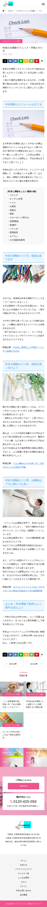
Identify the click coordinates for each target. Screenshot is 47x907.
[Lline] (20, 61)
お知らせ (23, 865)
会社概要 (23, 895)
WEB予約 (23, 786)
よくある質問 (23, 878)
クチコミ (23, 886)
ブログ (23, 882)
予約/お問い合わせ (23, 890)
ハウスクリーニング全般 (11, 41)
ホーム (23, 860)
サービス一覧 (23, 873)
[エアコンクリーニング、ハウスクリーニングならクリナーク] (8, 4)
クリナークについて (23, 869)
